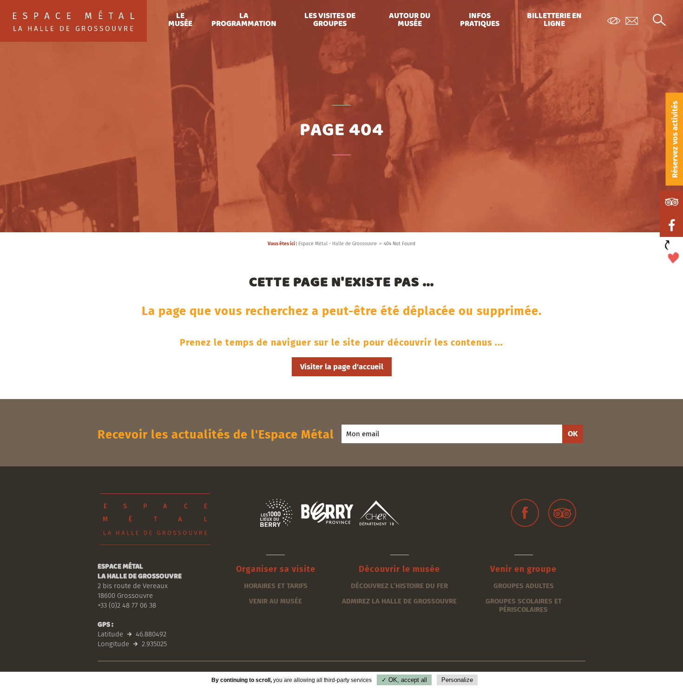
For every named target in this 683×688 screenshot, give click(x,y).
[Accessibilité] (613, 21)
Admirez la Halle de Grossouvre (399, 601)
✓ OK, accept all (404, 679)
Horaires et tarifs (276, 586)
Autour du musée (409, 20)
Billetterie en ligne (554, 20)
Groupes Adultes (523, 586)
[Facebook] (525, 513)
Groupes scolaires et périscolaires (524, 605)
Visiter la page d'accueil (341, 366)
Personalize (457, 679)
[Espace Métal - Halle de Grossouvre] (74, 21)
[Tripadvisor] (562, 513)
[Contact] (632, 21)
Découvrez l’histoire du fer (399, 586)
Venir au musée (275, 601)
